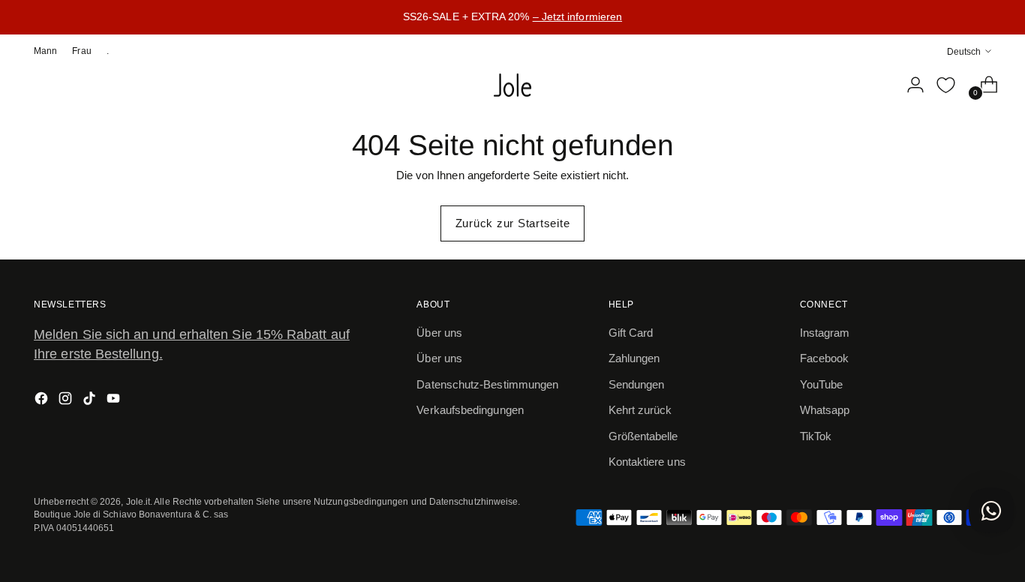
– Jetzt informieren (577, 16)
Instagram (825, 332)
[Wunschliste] (946, 85)
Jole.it (138, 501)
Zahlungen (634, 358)
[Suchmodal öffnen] (878, 85)
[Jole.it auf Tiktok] (91, 401)
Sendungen (637, 384)
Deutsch (964, 51)
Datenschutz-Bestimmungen (487, 384)
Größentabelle (643, 436)
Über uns (439, 332)
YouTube (821, 384)
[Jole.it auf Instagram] (67, 401)
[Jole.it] (512, 86)
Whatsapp (825, 410)
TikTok (815, 436)
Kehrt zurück (640, 410)
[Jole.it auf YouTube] (115, 401)
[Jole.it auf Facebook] (43, 401)
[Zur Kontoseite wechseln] (909, 85)
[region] (512, 17)
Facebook (824, 358)
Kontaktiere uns (647, 461)
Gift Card (631, 332)
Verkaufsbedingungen (469, 410)
